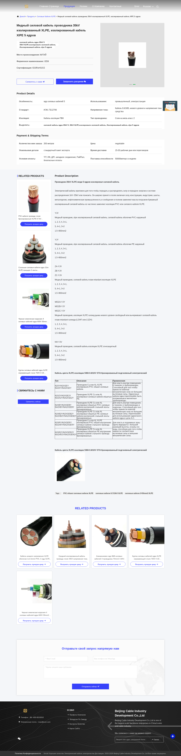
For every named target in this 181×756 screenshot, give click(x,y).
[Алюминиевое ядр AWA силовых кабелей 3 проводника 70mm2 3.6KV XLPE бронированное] (109, 534)
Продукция (69, 6)
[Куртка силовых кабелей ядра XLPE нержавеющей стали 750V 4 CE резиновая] (146, 535)
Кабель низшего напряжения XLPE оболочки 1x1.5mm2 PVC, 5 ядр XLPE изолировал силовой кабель (34, 557)
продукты (31, 16)
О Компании (98, 6)
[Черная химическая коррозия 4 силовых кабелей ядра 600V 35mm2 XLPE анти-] (34, 591)
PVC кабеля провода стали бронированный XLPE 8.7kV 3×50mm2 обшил (29, 218)
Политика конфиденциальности (28, 753)
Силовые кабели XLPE (46, 16)
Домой (22, 16)
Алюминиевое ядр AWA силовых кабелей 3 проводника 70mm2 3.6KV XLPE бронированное (109, 557)
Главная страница (49, 6)
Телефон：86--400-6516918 (32, 717)
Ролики (83, 6)
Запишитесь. (158, 740)
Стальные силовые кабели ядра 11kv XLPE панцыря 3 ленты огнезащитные (33, 270)
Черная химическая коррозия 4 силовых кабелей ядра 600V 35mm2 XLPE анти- (33, 321)
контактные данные (115, 7)
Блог (136, 6)
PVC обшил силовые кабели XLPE (78, 493)
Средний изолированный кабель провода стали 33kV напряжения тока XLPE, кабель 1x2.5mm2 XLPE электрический (72, 557)
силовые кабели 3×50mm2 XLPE (139, 493)
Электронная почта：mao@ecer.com (35, 722)
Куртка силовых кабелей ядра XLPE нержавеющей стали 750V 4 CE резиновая (32, 373)
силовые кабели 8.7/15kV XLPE (109, 493)
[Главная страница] (26, 6)
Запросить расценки (73, 82)
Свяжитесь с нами (34, 82)
